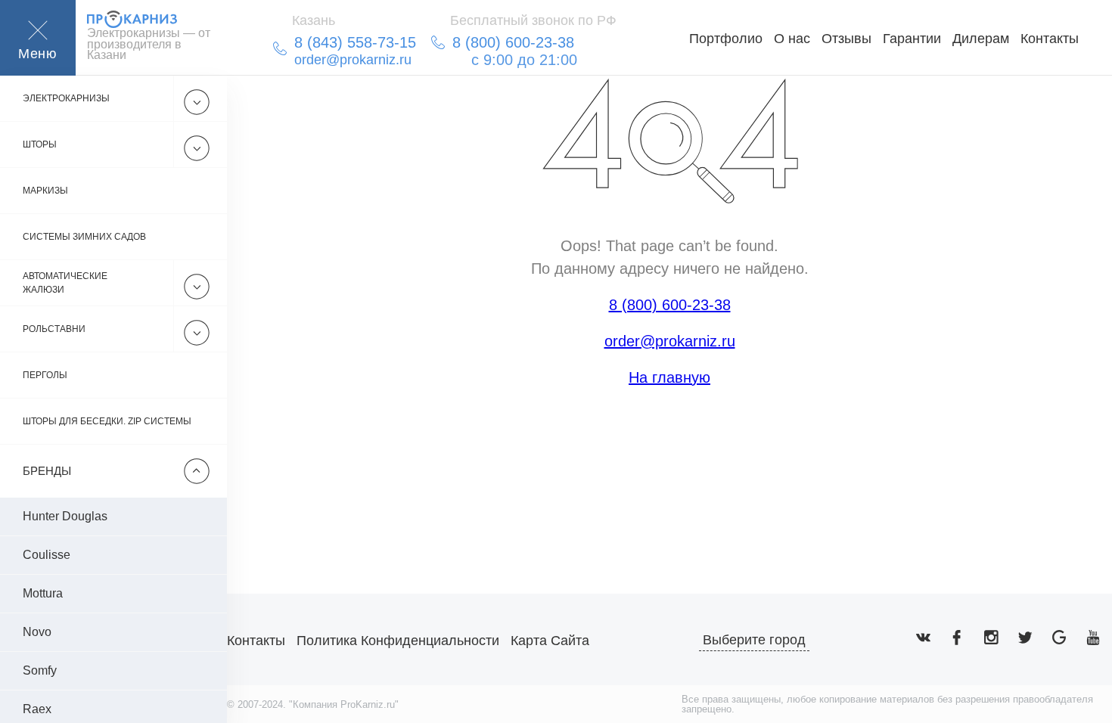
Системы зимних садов (84, 236)
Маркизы (45, 190)
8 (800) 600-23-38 (670, 304)
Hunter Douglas (65, 516)
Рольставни (54, 329)
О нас (792, 38)
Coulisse (46, 554)
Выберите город (754, 639)
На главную (669, 377)
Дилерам (980, 38)
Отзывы (846, 38)
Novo (37, 631)
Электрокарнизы (66, 98)
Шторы (40, 144)
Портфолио (726, 38)
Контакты (1049, 38)
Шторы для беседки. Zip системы (107, 421)
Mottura (43, 593)
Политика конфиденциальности (398, 640)
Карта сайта (550, 640)
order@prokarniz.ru (669, 341)
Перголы (45, 375)
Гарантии (912, 38)
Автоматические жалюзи (65, 283)
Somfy (40, 670)
